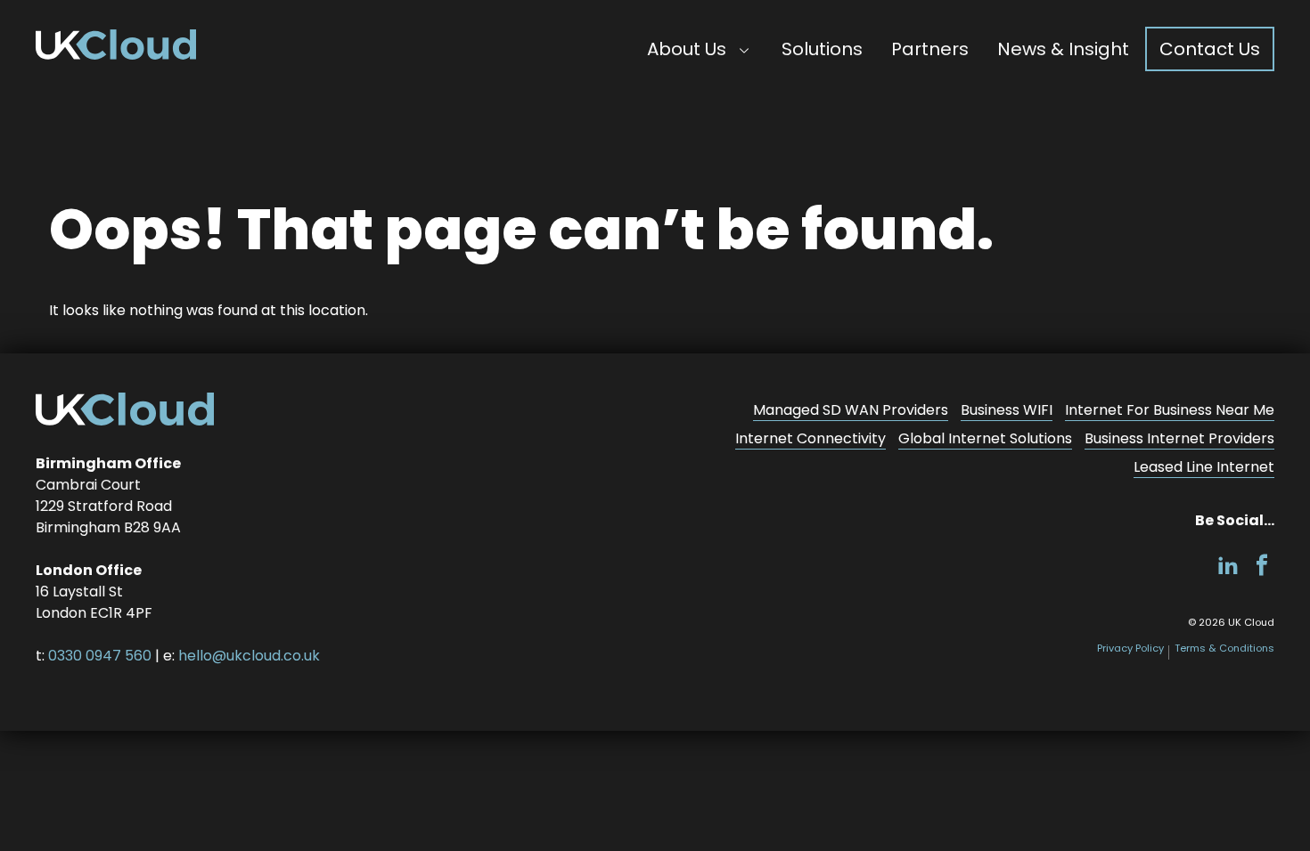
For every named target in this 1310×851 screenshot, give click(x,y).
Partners (930, 48)
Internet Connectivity (810, 438)
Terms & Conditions (1224, 648)
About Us (686, 48)
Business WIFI (1006, 410)
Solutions (822, 48)
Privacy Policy (1130, 648)
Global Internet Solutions (985, 438)
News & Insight (1063, 48)
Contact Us (1209, 48)
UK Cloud (116, 44)
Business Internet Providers (1179, 438)
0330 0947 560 (99, 655)
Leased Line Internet (1204, 467)
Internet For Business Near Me (1169, 410)
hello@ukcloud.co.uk (249, 655)
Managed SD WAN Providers (850, 410)
